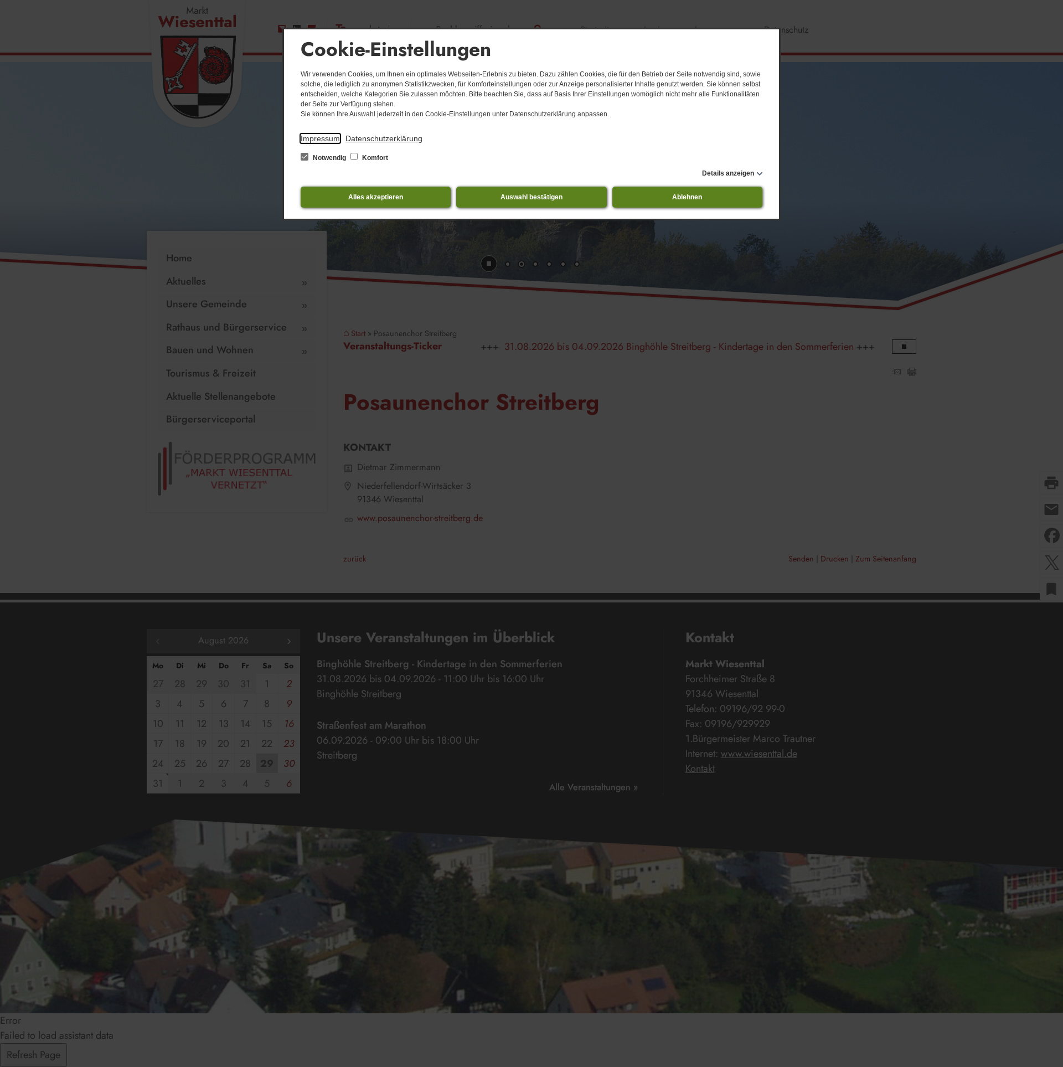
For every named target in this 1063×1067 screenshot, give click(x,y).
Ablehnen (687, 197)
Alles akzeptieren (375, 197)
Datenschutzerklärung (383, 138)
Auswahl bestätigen (531, 197)
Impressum (320, 138)
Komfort (374, 158)
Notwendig (329, 158)
